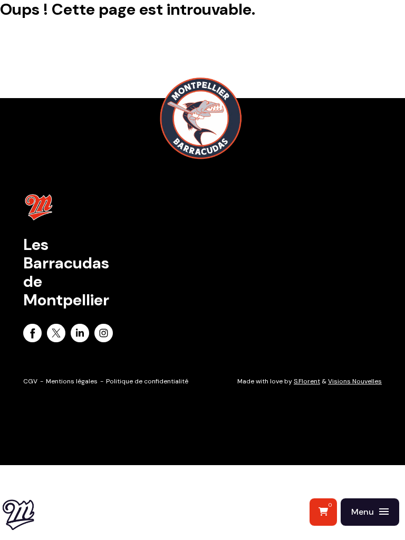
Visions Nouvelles (355, 381)
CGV (30, 381)
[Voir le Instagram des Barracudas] (103, 335)
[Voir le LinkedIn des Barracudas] (80, 335)
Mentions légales (72, 381)
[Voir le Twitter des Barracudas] (56, 335)
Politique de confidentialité (147, 381)
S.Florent (307, 381)
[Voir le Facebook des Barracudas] (32, 335)
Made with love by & (309, 381)
